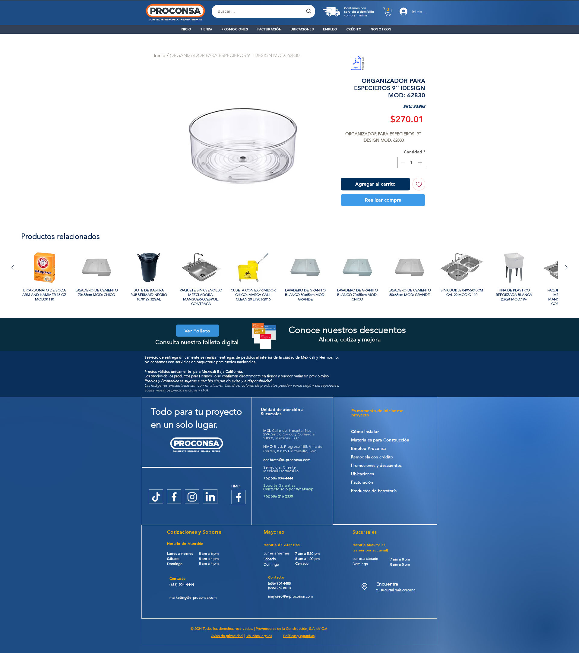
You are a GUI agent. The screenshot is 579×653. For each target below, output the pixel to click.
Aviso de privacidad (227, 635)
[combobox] (263, 11)
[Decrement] (402, 162)
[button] (388, 12)
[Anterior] (12, 267)
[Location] (364, 586)
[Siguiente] (566, 267)
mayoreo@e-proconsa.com (290, 596)
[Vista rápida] (44, 267)
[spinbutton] (411, 162)
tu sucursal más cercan (394, 590)
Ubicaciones (362, 473)
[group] (289, 279)
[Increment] (420, 162)
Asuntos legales (259, 635)
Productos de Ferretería (374, 490)
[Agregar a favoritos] (419, 184)
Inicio (160, 55)
